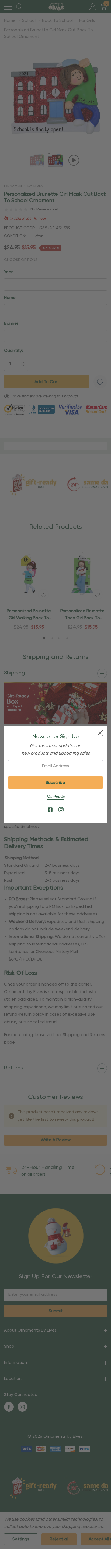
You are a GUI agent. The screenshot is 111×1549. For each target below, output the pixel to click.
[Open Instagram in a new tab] (61, 810)
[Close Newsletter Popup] (100, 733)
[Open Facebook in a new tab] (50, 810)
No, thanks (55, 797)
